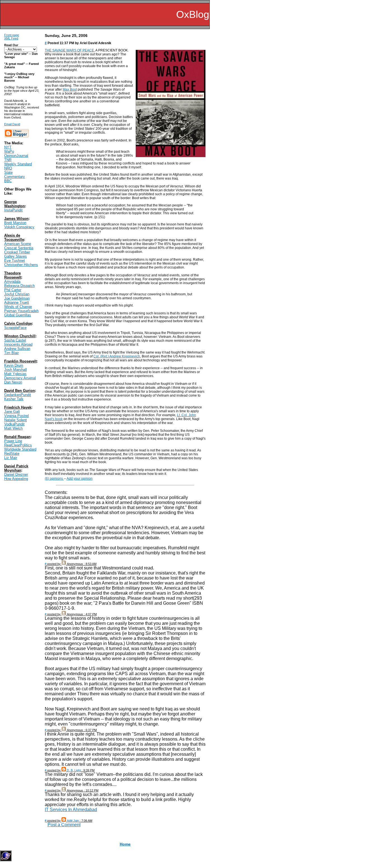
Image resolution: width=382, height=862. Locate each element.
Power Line (13, 441)
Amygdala (12, 281)
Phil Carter (12, 290)
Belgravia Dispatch (19, 286)
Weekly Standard (18, 164)
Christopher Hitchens (21, 265)
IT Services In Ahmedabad (71, 809)
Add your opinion (80, 479)
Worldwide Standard (20, 449)
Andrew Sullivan (17, 349)
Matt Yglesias (15, 374)
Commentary (14, 177)
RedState (11, 453)
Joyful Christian (16, 294)
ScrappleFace (15, 328)
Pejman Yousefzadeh (21, 311)
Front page (11, 35)
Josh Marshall (15, 370)
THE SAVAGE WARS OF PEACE (69, 50)
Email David (12, 124)
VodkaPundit (14, 424)
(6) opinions (54, 479)
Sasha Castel (15, 340)
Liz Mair (10, 458)
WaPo (9, 151)
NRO (8, 168)
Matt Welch (13, 428)
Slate (8, 172)
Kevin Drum (13, 365)
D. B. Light (74, 770)
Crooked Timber (17, 252)
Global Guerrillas (17, 315)
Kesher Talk (13, 399)
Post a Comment (64, 824)
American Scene (17, 244)
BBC (8, 181)
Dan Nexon (13, 382)
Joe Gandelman (17, 298)
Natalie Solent (15, 420)
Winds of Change (18, 307)
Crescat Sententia (18, 248)
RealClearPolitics (18, 445)
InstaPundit (13, 210)
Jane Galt (12, 411)
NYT (7, 147)
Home (125, 844)
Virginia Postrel (16, 416)
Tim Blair (11, 353)
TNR (7, 160)
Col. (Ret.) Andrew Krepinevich (116, 356)
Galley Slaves (15, 256)
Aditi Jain (73, 820)
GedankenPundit (17, 395)
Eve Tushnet (14, 260)
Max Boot (70, 89)
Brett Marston (15, 223)
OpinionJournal (16, 156)
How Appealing (16, 479)
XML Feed (11, 38)
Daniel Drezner (16, 474)
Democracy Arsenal (20, 378)
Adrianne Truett (16, 302)
